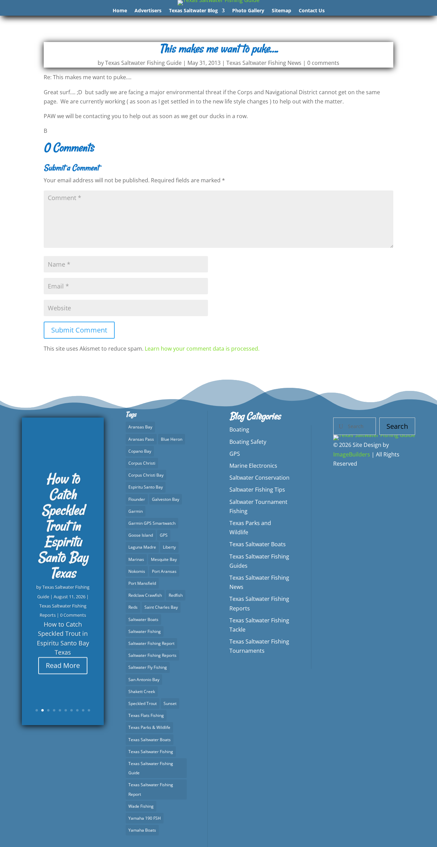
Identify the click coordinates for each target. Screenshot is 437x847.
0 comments (323, 63)
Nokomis (136, 571)
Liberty (169, 547)
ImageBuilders (351, 454)
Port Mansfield (142, 583)
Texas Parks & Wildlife (149, 727)
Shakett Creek (141, 691)
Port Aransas (164, 571)
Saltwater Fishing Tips (257, 489)
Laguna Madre (142, 547)
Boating (239, 429)
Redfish (176, 595)
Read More (63, 664)
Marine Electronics (253, 465)
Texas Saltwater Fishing (150, 751)
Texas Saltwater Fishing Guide (143, 63)
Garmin (135, 511)
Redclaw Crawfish (145, 595)
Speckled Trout (142, 703)
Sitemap (281, 11)
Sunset (170, 703)
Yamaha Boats (142, 830)
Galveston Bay (165, 499)
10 (89, 710)
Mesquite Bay (164, 559)
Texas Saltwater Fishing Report (150, 789)
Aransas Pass (141, 439)
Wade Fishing (141, 806)
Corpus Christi (141, 463)
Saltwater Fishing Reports (152, 655)
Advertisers (148, 11)
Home (120, 11)
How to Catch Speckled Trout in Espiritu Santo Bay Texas (63, 524)
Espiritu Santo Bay (145, 487)
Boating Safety (247, 442)
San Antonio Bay (143, 679)
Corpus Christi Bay (146, 475)
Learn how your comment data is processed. (202, 348)
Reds (133, 607)
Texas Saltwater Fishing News (263, 63)
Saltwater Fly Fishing (147, 667)
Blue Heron (171, 439)
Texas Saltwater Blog (193, 11)
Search (397, 426)
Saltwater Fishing (144, 631)
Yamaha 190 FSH (144, 818)
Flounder (136, 499)
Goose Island (140, 535)
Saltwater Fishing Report (151, 643)
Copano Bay (139, 451)
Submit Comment (79, 330)
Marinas (136, 559)
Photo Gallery (248, 11)
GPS (164, 535)
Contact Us (312, 11)
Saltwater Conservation (259, 477)
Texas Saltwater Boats (149, 740)
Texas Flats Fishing (146, 715)
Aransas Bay (140, 427)
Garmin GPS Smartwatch (151, 523)
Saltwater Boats (143, 619)
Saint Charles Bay (161, 607)
